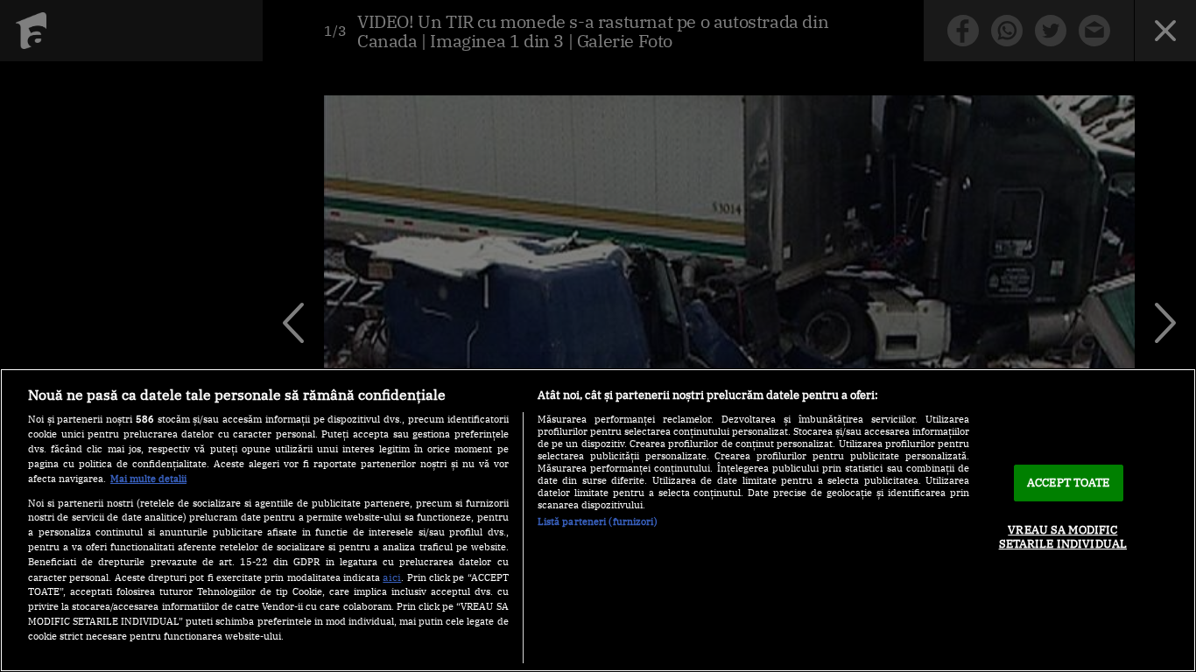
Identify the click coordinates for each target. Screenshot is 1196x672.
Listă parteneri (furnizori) (598, 521)
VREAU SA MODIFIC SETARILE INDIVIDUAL (1063, 536)
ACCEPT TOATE (1068, 482)
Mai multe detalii (148, 478)
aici (392, 577)
